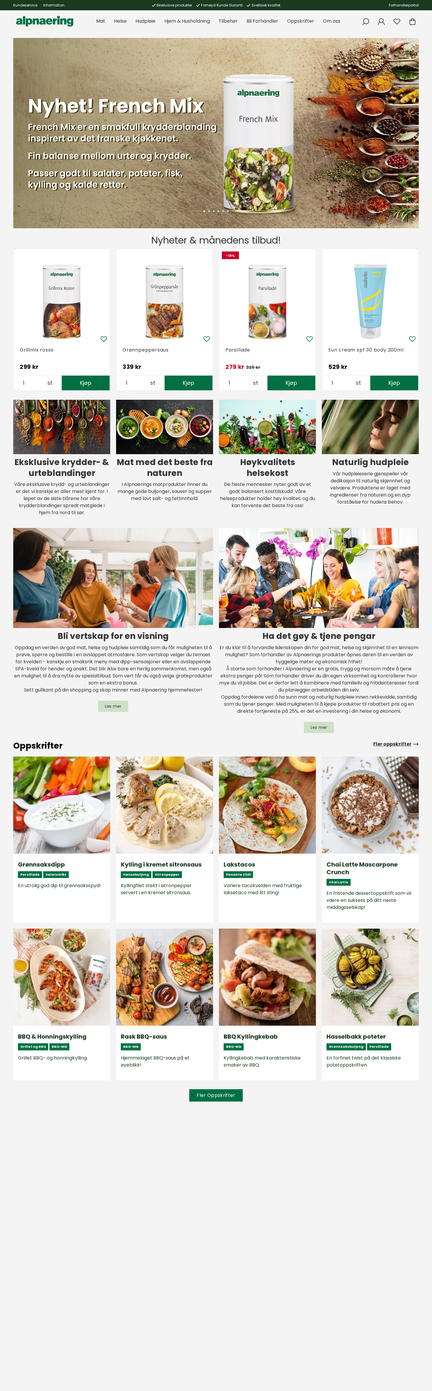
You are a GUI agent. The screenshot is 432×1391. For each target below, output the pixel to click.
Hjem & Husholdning (187, 21)
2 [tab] (209, 211)
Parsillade (237, 349)
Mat (100, 21)
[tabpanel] (216, 133)
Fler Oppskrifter (216, 1095)
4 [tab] (218, 211)
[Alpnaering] (44, 21)
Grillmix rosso (37, 349)
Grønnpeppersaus (146, 349)
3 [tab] (213, 211)
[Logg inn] (381, 21)
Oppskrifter (300, 21)
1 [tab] (204, 211)
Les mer (113, 706)
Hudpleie (145, 21)
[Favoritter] (397, 21)
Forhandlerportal (404, 5)
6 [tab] (227, 211)
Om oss (331, 21)
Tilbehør (228, 21)
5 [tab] (223, 211)
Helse (120, 21)
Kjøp (85, 383)
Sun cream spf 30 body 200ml (365, 349)
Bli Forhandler (262, 21)
